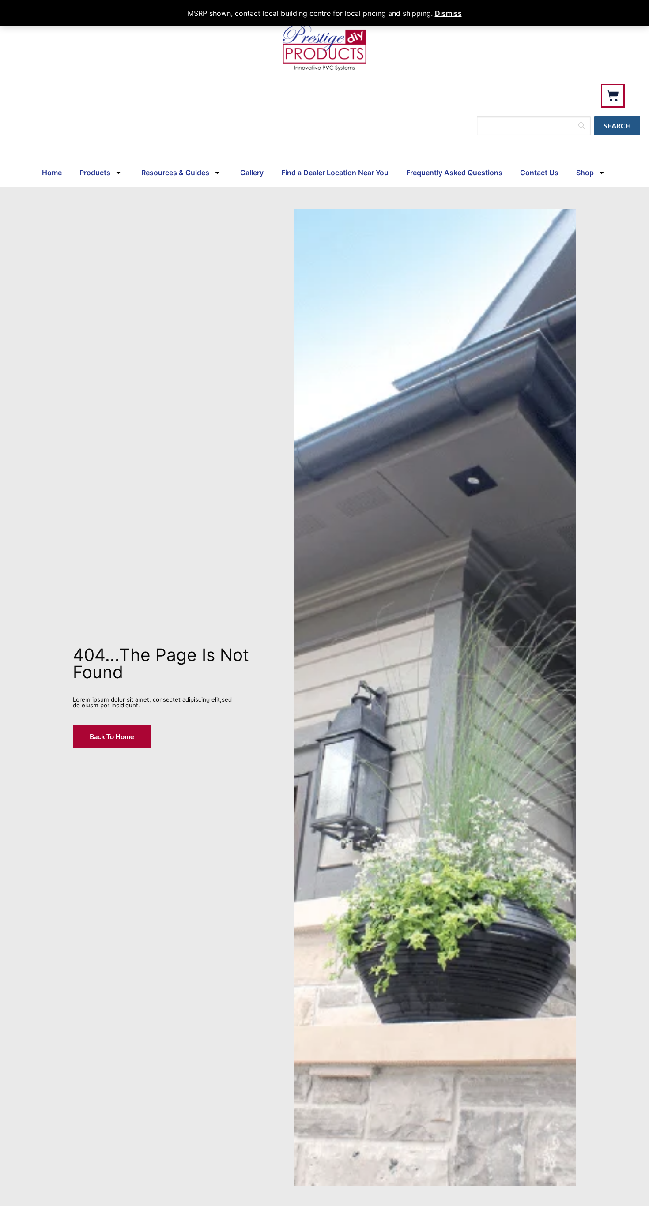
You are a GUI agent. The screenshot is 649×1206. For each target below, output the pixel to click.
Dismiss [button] (448, 13)
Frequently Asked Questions (454, 172)
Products (94, 172)
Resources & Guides (175, 172)
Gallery (252, 172)
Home (52, 172)
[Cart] (613, 96)
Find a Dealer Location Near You (335, 172)
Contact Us (539, 172)
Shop (585, 172)
